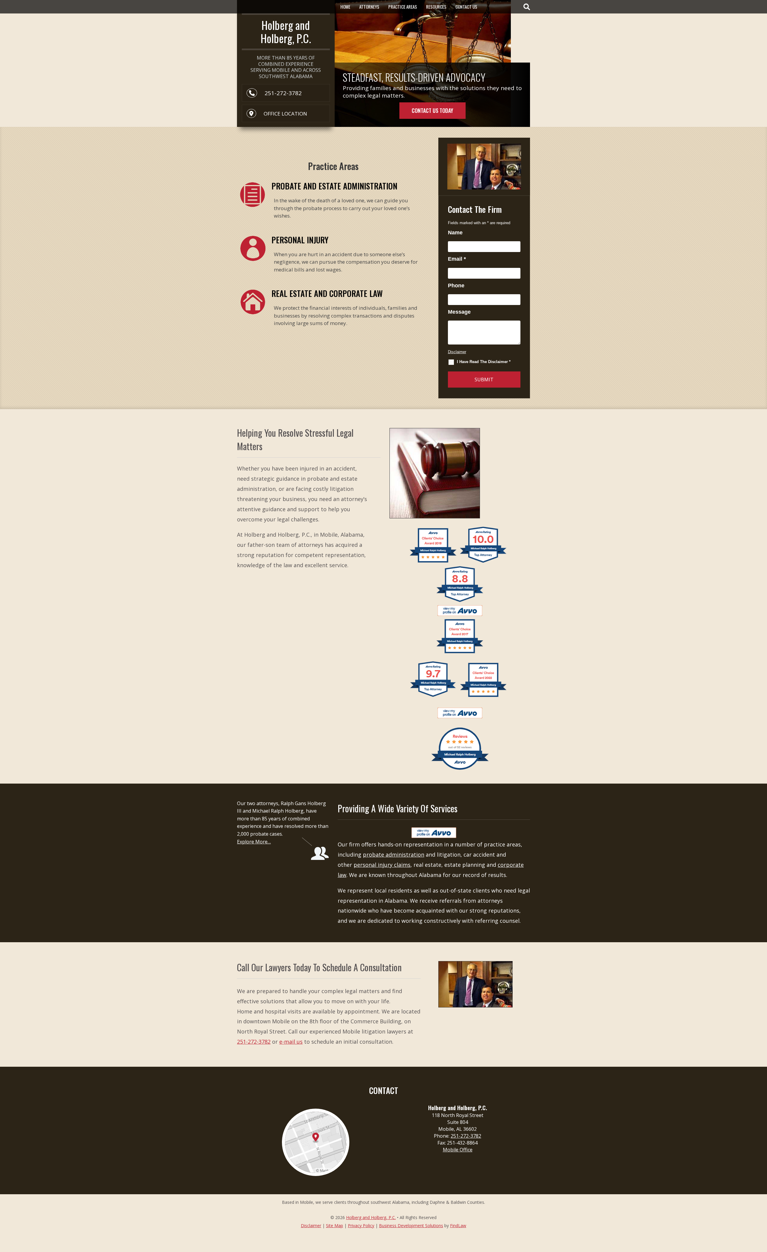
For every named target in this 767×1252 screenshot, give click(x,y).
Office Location (285, 113)
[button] (761, 1209)
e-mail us (291, 1041)
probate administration (393, 854)
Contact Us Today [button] (432, 110)
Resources (436, 6)
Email (457, 259)
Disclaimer (457, 352)
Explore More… (254, 841)
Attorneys (369, 6)
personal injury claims (382, 864)
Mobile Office (457, 1149)
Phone (456, 286)
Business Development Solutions (411, 1225)
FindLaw (458, 1225)
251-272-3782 (283, 93)
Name (455, 233)
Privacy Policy (361, 1225)
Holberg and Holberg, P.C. (371, 1217)
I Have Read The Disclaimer (484, 361)
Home (345, 6)
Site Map (334, 1225)
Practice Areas (402, 6)
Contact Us (466, 6)
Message (459, 312)
